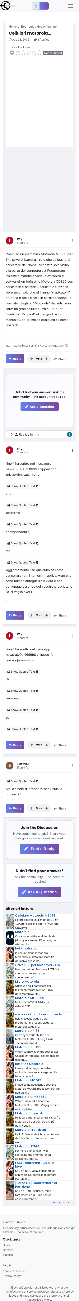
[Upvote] (32, 359)
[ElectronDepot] (7, 6)
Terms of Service (14, 1271)
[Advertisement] (39, 103)
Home (13, 26)
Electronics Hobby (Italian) (39, 26)
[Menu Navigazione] (70, 6)
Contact (8, 1250)
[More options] (72, 241)
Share (62, 359)
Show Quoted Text (23, 486)
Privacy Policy (12, 1275)
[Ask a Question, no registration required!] (44, 6)
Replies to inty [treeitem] (44, 434)
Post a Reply (42, 848)
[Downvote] (46, 359)
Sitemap (8, 1254)
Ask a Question (42, 407)
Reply (16, 358)
